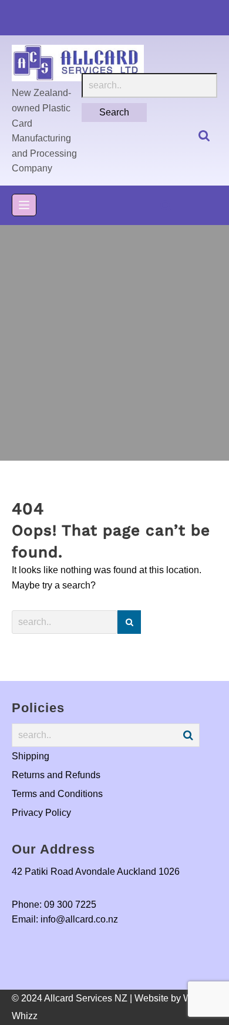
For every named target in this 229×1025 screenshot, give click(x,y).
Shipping (30, 756)
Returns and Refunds (56, 775)
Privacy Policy (41, 813)
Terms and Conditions (57, 794)
